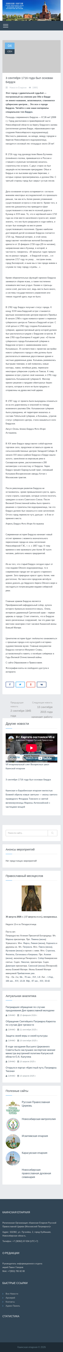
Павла (42, 947)
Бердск (28, 112)
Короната (50, 943)
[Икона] (31, 898)
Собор (41, 958)
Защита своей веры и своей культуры (27, 1035)
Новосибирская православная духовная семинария (36, 1173)
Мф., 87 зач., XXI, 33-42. (38, 981)
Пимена (35, 939)
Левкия (34, 943)
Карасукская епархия (34, 1153)
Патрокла (27, 947)
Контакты (10, 1302)
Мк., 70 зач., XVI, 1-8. (30, 977)
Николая (25, 962)
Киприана (32, 954)
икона (42, 939)
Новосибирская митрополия (39, 1119)
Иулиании (10, 950)
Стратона (50, 950)
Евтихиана (21, 954)
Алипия (47, 954)
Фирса (26, 943)
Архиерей (10, 1298)
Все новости (12, 1294)
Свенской (32, 966)
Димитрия (10, 966)
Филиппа (10, 954)
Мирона (9, 939)
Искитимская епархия (35, 1136)
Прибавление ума (25, 973)
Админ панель (13, 1306)
